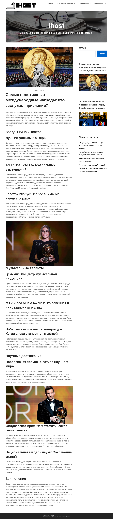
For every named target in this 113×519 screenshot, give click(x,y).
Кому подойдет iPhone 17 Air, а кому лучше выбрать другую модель (91, 145)
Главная (49, 3)
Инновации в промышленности (93, 3)
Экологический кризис (66, 3)
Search (82, 48)
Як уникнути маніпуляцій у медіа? (92, 165)
